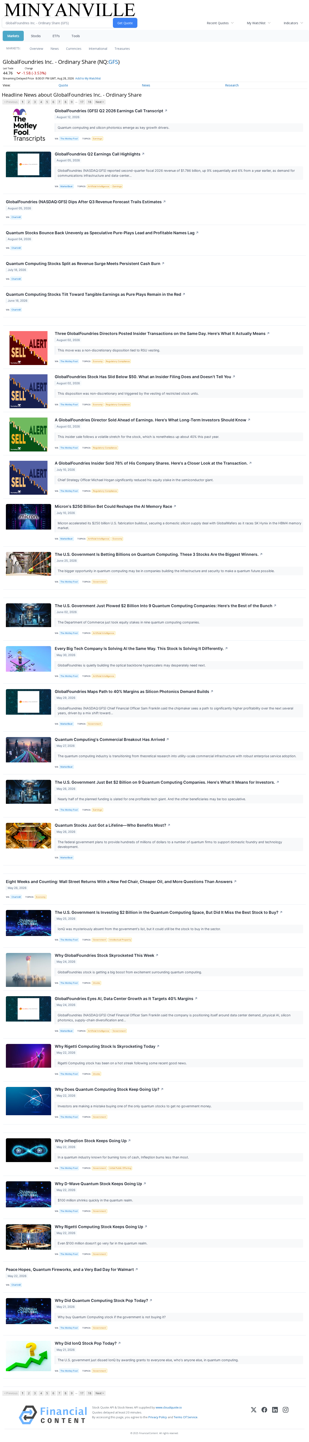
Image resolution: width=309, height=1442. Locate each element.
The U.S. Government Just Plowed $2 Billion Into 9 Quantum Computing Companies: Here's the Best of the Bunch (166, 605)
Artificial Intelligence (98, 186)
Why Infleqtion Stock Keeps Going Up (93, 1140)
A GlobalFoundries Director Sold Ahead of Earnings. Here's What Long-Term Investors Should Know (153, 420)
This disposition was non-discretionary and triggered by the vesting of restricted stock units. (129, 393)
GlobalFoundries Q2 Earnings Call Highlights (100, 154)
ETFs (56, 36)
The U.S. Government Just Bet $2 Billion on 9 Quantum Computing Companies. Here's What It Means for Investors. (167, 782)
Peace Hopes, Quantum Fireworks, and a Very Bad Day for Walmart (72, 1269)
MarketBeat (66, 186)
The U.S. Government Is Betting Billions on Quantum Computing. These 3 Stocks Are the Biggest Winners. (159, 554)
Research (232, 85)
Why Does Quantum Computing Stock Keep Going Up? (109, 1089)
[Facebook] (264, 1415)
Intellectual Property (120, 939)
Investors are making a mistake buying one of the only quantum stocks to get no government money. (135, 1106)
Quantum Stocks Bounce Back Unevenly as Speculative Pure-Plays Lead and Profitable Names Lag (102, 232)
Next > (100, 102)
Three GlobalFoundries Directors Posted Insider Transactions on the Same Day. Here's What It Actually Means (162, 333)
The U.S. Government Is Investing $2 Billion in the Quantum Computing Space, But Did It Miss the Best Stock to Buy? (169, 912)
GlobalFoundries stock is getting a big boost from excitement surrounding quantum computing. (130, 972)
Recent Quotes (218, 23)
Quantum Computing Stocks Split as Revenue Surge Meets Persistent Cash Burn (85, 263)
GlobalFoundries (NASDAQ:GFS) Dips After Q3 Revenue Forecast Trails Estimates (86, 201)
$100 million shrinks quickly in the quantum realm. (96, 1200)
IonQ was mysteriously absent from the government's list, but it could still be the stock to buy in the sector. (140, 929)
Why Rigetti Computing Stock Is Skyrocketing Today (107, 1046)
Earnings (97, 138)
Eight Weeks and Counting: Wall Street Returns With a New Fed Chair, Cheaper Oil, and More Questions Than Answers (121, 881)
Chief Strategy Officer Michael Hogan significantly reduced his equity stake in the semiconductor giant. (136, 480)
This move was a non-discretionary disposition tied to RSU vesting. (109, 350)
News (54, 48)
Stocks (36, 36)
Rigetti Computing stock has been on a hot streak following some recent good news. (123, 1063)
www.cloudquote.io (169, 1407)
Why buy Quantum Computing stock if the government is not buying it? (112, 1317)
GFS (113, 61)
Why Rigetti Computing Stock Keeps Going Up (101, 1226)
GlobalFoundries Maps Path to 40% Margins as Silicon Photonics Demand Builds (134, 691)
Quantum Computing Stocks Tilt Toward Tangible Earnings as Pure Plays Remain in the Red (95, 294)
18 (89, 102)
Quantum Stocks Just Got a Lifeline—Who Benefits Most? (113, 825)
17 (81, 102)
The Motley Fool (69, 138)
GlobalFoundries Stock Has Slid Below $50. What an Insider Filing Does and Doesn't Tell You (145, 376)
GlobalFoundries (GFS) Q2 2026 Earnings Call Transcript (111, 110)
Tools (75, 36)
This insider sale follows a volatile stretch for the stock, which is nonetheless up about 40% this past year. (139, 437)
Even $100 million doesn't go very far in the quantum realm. (103, 1243)
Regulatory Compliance (118, 361)
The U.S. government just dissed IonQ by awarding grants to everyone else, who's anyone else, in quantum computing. (149, 1360)
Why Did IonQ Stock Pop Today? (88, 1343)
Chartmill (16, 217)
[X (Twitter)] (253, 1415)
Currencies (73, 48)
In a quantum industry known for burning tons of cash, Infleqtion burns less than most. (124, 1157)
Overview (36, 48)
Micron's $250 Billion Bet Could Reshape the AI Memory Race (115, 506)
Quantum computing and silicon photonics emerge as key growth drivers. (114, 127)
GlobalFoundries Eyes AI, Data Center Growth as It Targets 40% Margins (126, 998)
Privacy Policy (157, 1417)
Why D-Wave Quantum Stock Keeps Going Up (100, 1183)
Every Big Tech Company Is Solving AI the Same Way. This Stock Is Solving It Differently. (141, 648)
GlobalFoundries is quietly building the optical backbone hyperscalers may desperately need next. (132, 665)
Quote (63, 85)
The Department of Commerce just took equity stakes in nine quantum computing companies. (129, 622)
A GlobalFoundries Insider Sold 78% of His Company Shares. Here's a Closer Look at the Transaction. (153, 463)
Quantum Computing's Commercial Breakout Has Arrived (112, 739)
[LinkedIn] (275, 1415)
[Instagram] (285, 1415)
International (98, 48)
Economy (97, 361)
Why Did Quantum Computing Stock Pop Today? (103, 1300)
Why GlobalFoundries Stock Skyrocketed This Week (107, 955)
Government (99, 581)
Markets (13, 36)
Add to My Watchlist (88, 78)
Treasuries (122, 48)
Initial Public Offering (120, 1168)
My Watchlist (256, 23)
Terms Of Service (185, 1417)
